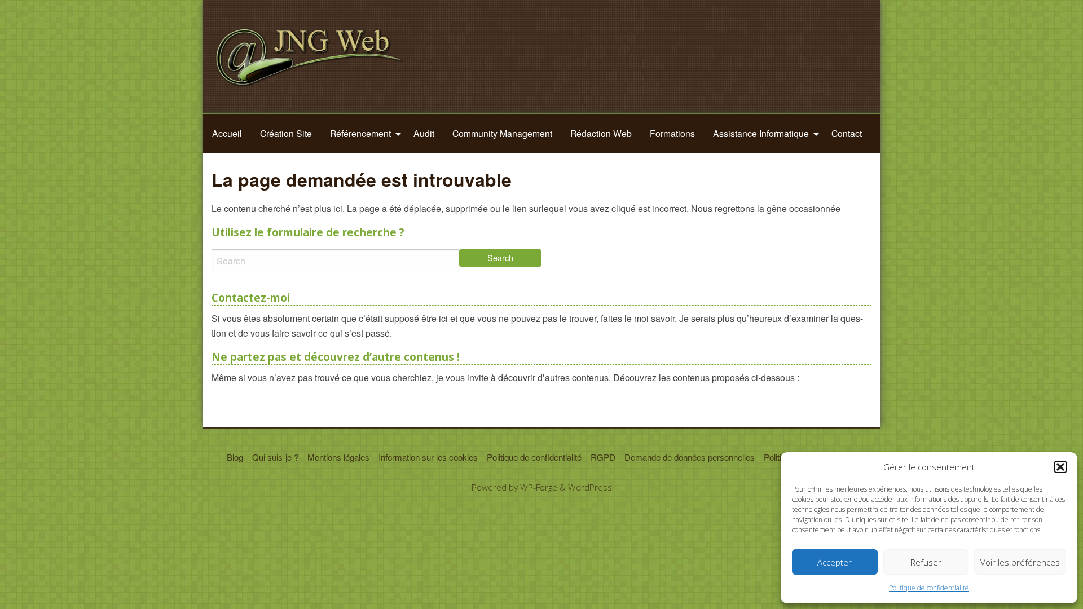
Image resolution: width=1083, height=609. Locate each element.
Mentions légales (338, 457)
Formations (672, 133)
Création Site (286, 133)
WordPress (590, 487)
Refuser (925, 562)
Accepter (834, 562)
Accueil (227, 133)
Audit (423, 133)
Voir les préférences (1020, 562)
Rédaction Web (601, 133)
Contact (846, 133)
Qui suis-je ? (275, 457)
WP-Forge (538, 487)
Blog (235, 457)
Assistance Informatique (761, 133)
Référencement (360, 133)
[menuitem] (227, 133)
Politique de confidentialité (929, 588)
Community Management (502, 133)
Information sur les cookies (428, 457)
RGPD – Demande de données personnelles (673, 457)
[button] (1060, 467)
